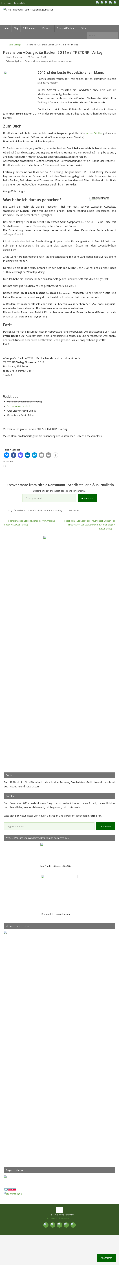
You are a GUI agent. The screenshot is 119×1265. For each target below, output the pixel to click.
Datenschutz (19, 3)
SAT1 (45, 510)
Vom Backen (66, 61)
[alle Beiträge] (15, 44)
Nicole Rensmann (14, 57)
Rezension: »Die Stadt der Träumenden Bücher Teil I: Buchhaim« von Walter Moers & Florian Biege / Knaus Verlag (89, 524)
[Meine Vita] (98, 3)
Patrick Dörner (36, 510)
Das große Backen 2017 (18, 510)
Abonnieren (87, 498)
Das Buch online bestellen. (20, 406)
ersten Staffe (94, 133)
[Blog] (13, 1194)
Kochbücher (25, 61)
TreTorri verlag (55, 510)
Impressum (6, 3)
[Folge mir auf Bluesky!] (102, 3)
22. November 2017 (37, 57)
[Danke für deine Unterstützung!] (106, 3)
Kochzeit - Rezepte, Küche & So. (45, 61)
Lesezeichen (73, 510)
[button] (6, 455)
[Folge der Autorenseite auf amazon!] (111, 3)
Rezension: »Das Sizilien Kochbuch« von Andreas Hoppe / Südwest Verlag (29, 523)
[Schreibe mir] (115, 3)
